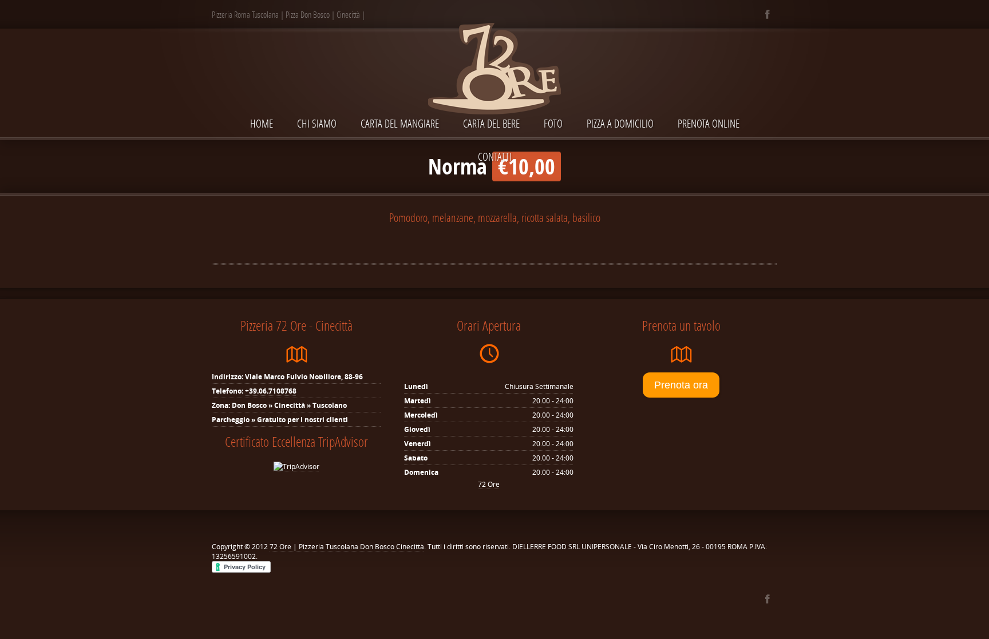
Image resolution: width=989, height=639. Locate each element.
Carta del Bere (491, 123)
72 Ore (489, 484)
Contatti (495, 156)
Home (261, 123)
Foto (553, 123)
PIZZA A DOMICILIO (620, 123)
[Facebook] (767, 14)
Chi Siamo (317, 123)
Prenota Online (708, 123)
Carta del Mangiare (400, 123)
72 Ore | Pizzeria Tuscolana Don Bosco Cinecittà (347, 546)
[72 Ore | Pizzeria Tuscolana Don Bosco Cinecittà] (494, 70)
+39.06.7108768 (270, 391)
